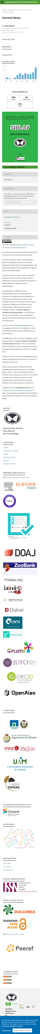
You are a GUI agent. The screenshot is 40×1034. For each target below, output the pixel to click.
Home (4, 10)
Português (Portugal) (10, 451)
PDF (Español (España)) (15, 167)
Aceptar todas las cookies (22, 1030)
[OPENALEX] (20, 697)
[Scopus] (20, 492)
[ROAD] (13, 934)
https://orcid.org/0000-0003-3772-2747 (12, 32)
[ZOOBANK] (20, 574)
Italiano (6, 454)
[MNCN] (20, 752)
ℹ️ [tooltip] (27, 92)
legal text (8, 328)
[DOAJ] (20, 559)
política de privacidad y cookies (12, 1026)
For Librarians (8, 870)
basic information (23, 325)
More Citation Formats (13, 202)
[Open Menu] (2, 2)
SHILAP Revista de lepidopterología (21, 2)
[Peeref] (20, 959)
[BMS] (12, 792)
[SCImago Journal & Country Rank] (16, 477)
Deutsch (6, 460)
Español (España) (9, 457)
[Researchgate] (12, 637)
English (5, 448)
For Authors (7, 867)
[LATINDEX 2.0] (12, 594)
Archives (11, 10)
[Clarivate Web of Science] (9, 507)
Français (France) (9, 464)
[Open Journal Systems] (33, 1007)
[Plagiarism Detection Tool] (11, 816)
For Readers (7, 863)
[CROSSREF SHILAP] (22, 1008)
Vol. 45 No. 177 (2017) (24, 10)
